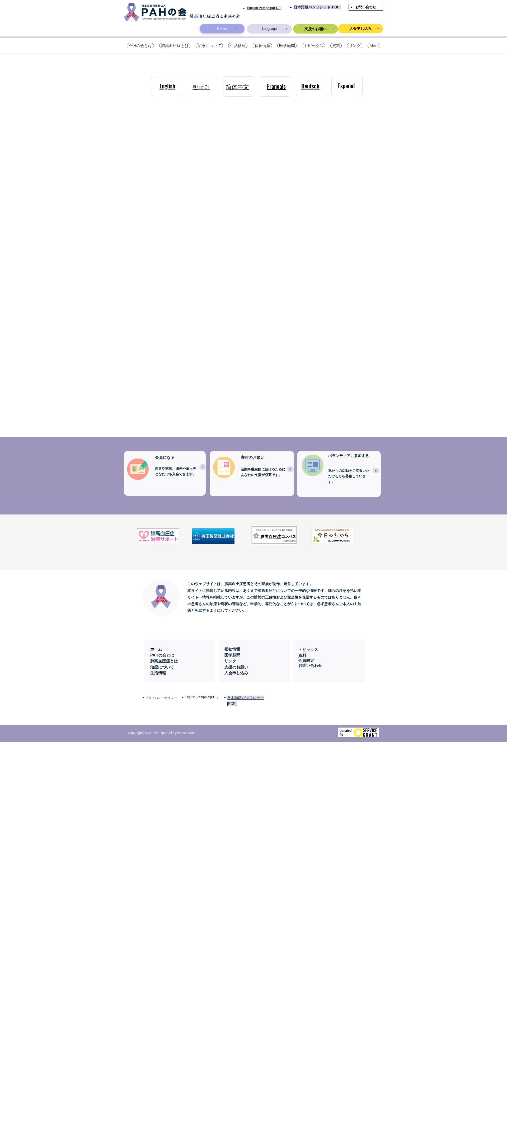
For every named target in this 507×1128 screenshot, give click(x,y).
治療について (162, 667)
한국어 (201, 86)
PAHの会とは (162, 655)
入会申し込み (236, 673)
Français (276, 86)
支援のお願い (236, 667)
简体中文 (237, 86)
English (167, 86)
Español (346, 85)
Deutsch (310, 86)
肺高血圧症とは (164, 661)
